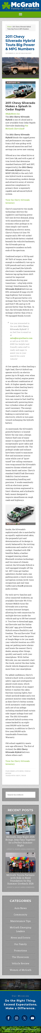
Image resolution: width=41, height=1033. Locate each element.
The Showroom (20, 957)
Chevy (18, 775)
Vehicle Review (20, 963)
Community (20, 914)
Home (9, 27)
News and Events (20, 937)
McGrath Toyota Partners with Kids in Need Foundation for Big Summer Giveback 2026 (20, 879)
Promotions (20, 950)
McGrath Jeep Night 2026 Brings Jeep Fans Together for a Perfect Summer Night (20, 841)
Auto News (19, 771)
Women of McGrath (20, 969)
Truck (23, 775)
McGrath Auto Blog (20, 6)
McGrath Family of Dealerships (27, 1029)
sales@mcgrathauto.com (21, 338)
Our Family (20, 944)
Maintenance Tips (20, 921)
